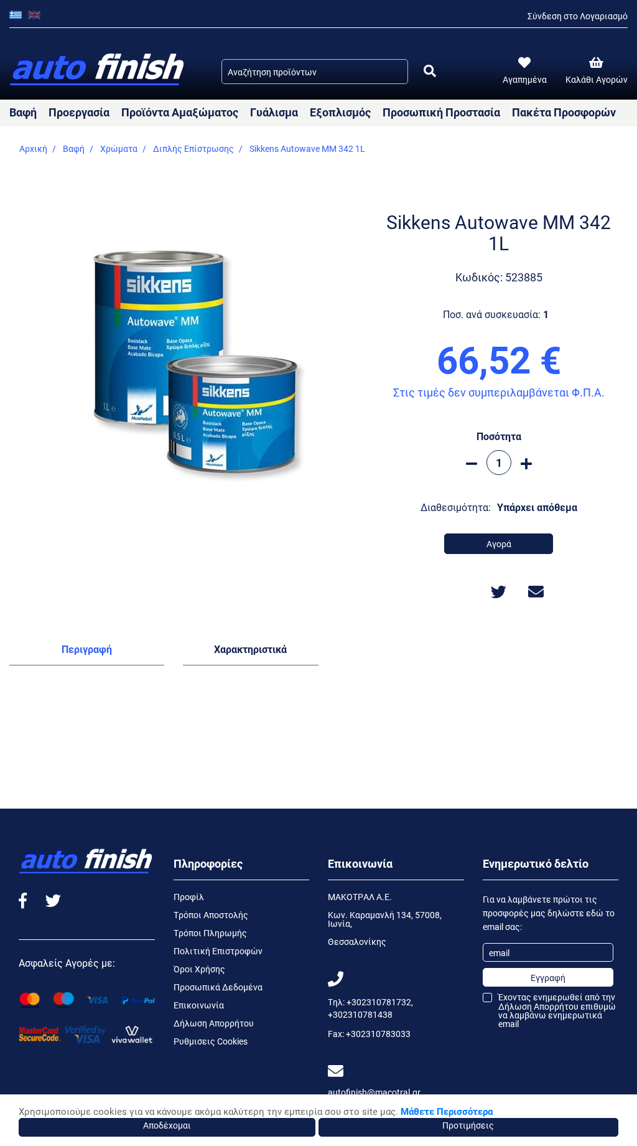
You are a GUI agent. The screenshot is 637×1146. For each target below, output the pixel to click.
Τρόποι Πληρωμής (210, 933)
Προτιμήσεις (468, 1125)
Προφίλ (189, 897)
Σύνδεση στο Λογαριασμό (578, 16)
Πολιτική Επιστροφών (218, 951)
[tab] (86, 651)
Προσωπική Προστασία (441, 112)
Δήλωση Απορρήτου (214, 1023)
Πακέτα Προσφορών (564, 112)
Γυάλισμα (274, 112)
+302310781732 (378, 1002)
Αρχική (33, 148)
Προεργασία (79, 112)
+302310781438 (360, 1014)
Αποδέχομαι (167, 1125)
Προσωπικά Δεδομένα (218, 987)
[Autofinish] (98, 70)
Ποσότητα (499, 436)
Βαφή (23, 112)
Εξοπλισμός (340, 112)
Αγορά (498, 544)
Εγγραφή (548, 978)
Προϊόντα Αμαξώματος (179, 112)
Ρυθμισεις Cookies (211, 1041)
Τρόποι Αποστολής (211, 915)
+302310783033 (378, 1034)
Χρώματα (118, 148)
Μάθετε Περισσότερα (447, 1111)
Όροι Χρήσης (199, 969)
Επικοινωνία (199, 1005)
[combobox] (314, 71)
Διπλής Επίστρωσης (193, 148)
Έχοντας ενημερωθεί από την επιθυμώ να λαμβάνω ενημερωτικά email (557, 1010)
